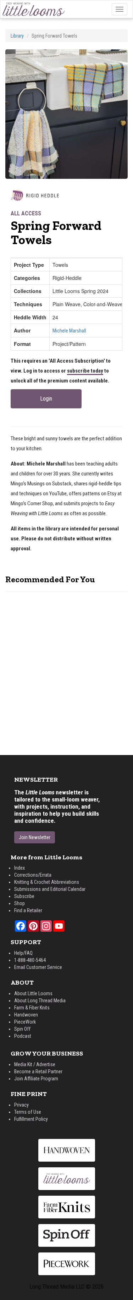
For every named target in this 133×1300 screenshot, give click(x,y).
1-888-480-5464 (30, 960)
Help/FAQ (23, 953)
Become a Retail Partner (38, 1071)
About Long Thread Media (40, 1000)
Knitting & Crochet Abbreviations (46, 882)
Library (17, 36)
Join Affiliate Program (36, 1078)
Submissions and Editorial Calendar (49, 889)
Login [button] (46, 398)
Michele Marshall (69, 331)
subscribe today (85, 371)
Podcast (22, 1036)
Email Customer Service (38, 967)
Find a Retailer (28, 910)
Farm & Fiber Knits (32, 1007)
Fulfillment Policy (31, 1119)
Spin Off (22, 1029)
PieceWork (25, 1022)
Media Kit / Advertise (34, 1064)
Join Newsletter (34, 837)
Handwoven (26, 1015)
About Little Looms (33, 993)
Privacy (21, 1105)
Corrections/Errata (32, 875)
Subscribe (24, 896)
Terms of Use (27, 1112)
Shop (19, 903)
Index (19, 868)
